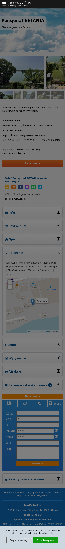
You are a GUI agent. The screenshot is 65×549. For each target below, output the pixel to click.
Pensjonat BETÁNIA (19, 2)
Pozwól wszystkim (45, 540)
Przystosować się (18, 540)
